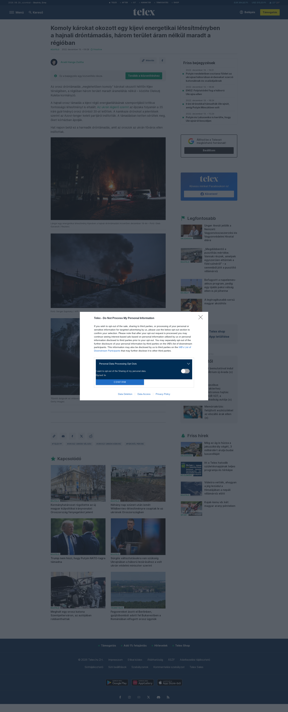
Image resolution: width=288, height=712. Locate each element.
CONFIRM (120, 382)
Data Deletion (125, 394)
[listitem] (143, 364)
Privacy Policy (163, 394)
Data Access (144, 394)
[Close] (201, 318)
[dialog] (144, 356)
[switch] (185, 371)
